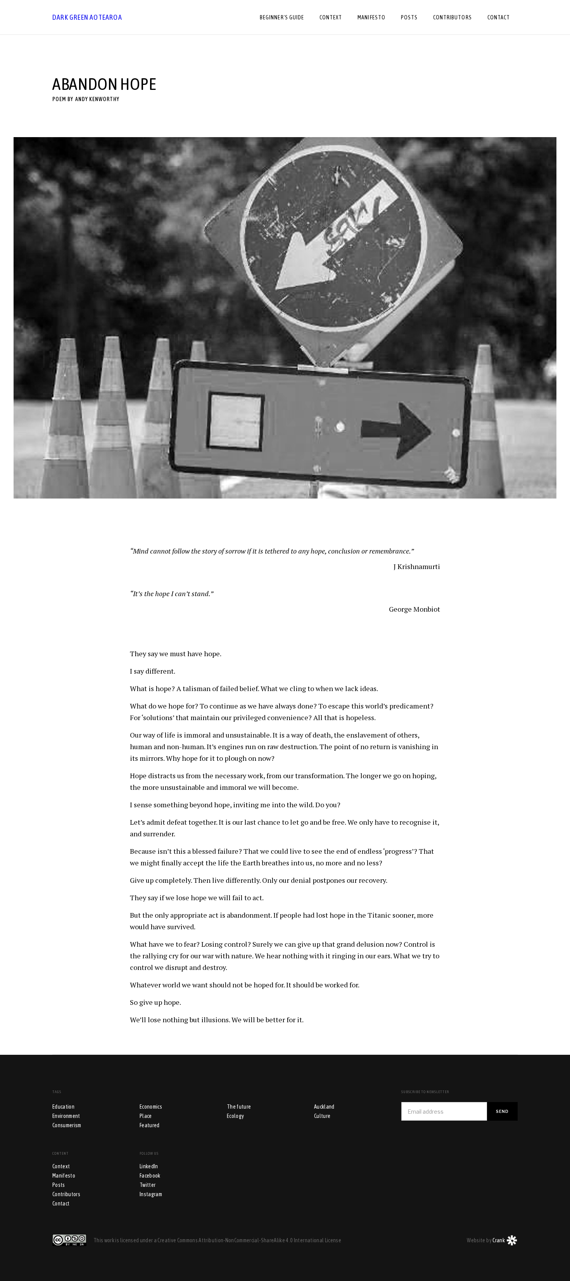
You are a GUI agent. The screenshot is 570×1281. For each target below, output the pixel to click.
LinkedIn (149, 1166)
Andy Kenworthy (97, 99)
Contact (60, 1203)
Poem (59, 99)
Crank (498, 1240)
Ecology (235, 1116)
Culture (322, 1116)
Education (63, 1107)
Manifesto (63, 1176)
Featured (150, 1125)
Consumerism (66, 1125)
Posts (58, 1185)
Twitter (147, 1185)
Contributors (66, 1194)
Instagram (151, 1194)
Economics (151, 1107)
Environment (66, 1116)
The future (239, 1107)
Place (146, 1116)
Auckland (324, 1107)
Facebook (150, 1176)
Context (61, 1166)
